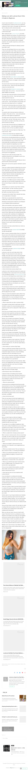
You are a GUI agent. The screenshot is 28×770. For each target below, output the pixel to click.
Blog (2, 8)
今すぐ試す (17, 5)
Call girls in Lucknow (15, 89)
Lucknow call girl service (19, 274)
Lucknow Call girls (15, 33)
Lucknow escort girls (6, 135)
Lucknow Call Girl (16, 229)
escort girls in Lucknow (16, 76)
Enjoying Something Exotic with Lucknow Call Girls (13, 706)
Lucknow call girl (16, 248)
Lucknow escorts (17, 23)
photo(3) (6, 665)
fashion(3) (3, 665)
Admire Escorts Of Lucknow (8, 695)
